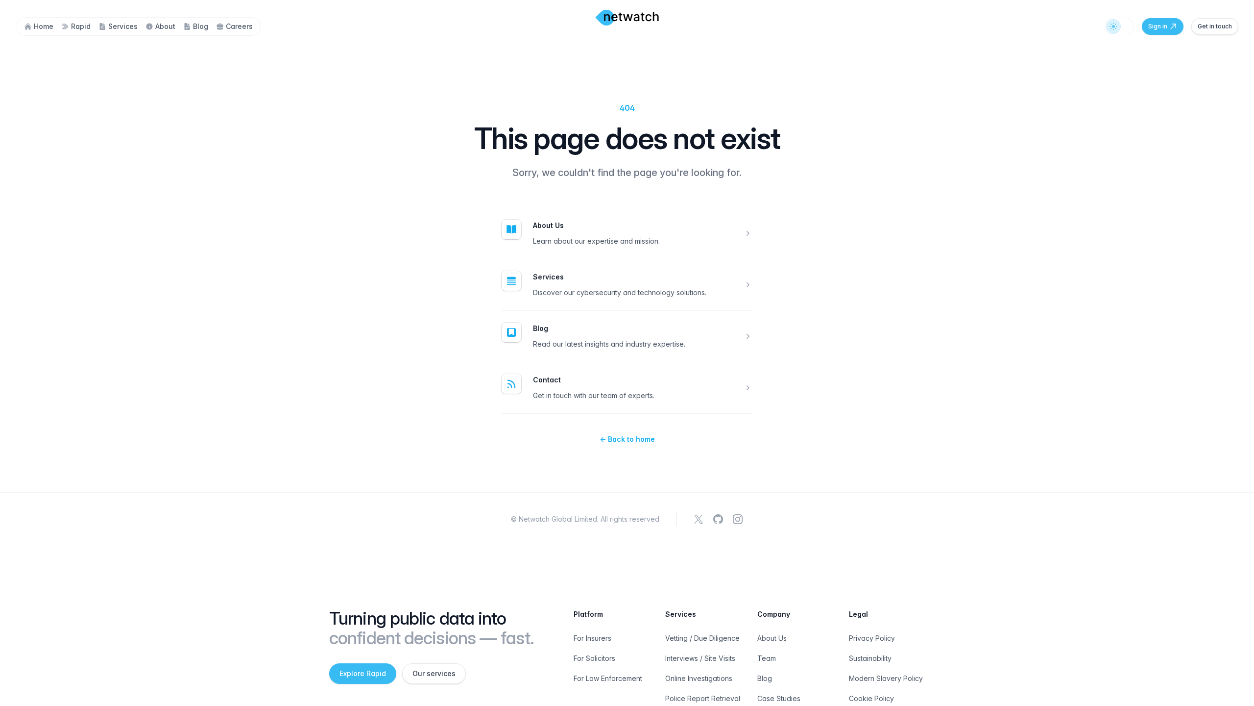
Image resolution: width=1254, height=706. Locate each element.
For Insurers (592, 638)
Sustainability (870, 658)
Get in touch (1215, 26)
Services (548, 277)
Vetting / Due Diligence (702, 638)
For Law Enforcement (608, 678)
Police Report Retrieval (702, 698)
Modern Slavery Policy (886, 678)
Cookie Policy (871, 698)
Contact (547, 380)
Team (766, 658)
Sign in (1157, 26)
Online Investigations (698, 678)
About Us (548, 225)
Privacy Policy (872, 638)
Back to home (627, 439)
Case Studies (778, 698)
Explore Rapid (362, 673)
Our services (434, 673)
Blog (540, 328)
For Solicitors (594, 658)
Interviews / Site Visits (700, 658)
